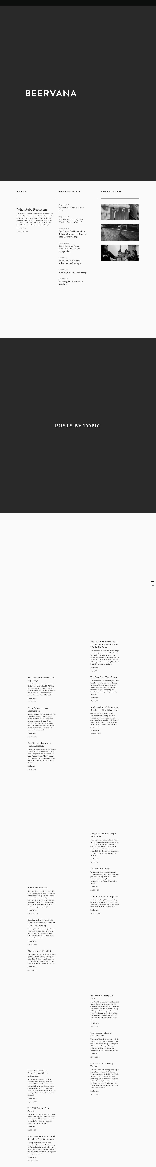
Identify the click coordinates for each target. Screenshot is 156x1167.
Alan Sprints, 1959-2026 (39, 951)
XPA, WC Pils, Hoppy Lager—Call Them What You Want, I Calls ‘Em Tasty (104, 644)
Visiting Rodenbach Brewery (72, 272)
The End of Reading (99, 868)
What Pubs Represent (32, 209)
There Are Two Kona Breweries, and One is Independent (69, 249)
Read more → (21, 228)
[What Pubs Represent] (36, 205)
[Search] (18, 3)
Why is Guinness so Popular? (104, 896)
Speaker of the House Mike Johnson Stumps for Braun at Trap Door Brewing (72, 234)
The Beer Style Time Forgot (103, 677)
